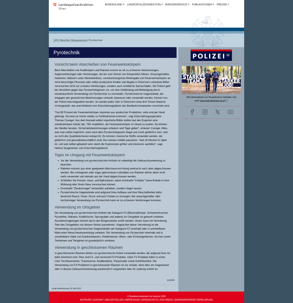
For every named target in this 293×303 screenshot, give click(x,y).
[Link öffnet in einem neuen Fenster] (211, 91)
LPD (56, 40)
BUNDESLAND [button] (113, 4)
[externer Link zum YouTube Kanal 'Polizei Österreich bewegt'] (230, 112)
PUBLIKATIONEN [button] (202, 4)
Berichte (65, 40)
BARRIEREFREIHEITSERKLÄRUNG (194, 299)
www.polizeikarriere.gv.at (212, 100)
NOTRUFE (85, 299)
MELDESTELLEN (114, 299)
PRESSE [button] (222, 4)
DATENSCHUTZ (149, 299)
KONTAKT (98, 299)
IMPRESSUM (132, 299)
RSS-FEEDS (166, 299)
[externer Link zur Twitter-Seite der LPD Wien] (218, 112)
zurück (171, 279)
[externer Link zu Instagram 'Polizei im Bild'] (205, 112)
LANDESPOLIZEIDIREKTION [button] (144, 4)
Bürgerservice (79, 40)
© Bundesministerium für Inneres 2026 (146, 296)
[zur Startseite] (74, 10)
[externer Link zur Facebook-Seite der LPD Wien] (192, 112)
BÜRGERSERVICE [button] (176, 4)
